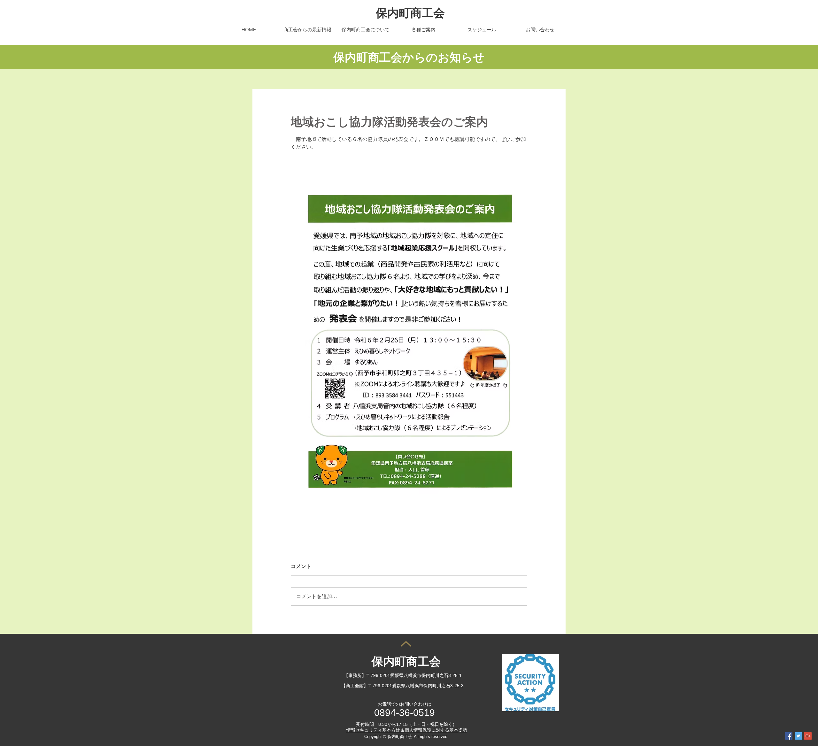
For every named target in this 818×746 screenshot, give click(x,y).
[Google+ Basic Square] (808, 736)
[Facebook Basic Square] (788, 736)
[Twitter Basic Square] (798, 736)
